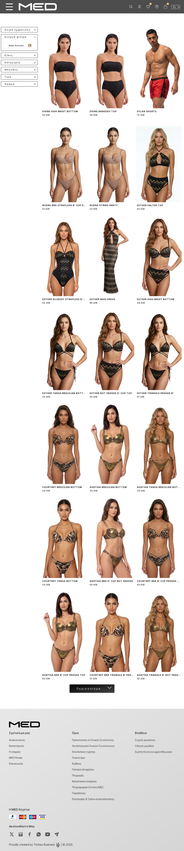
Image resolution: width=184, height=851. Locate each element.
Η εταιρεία (14, 751)
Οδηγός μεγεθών (144, 745)
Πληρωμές (78, 775)
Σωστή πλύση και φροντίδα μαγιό (153, 751)
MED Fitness (15, 757)
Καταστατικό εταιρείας (84, 781)
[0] (148, 7)
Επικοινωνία (16, 763)
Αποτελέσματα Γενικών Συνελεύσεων (93, 745)
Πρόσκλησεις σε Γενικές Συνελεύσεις (93, 739)
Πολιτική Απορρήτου (83, 769)
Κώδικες (76, 763)
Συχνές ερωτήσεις (145, 739)
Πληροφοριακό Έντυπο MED (87, 787)
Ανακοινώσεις (17, 739)
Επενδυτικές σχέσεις (83, 751)
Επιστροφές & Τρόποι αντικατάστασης (93, 799)
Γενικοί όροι (78, 757)
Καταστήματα (16, 745)
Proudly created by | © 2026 (41, 844)
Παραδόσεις (79, 793)
